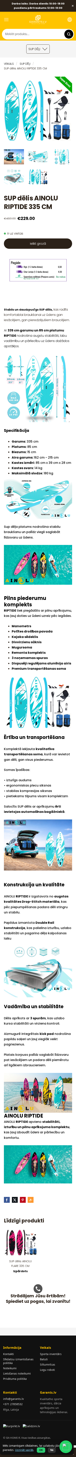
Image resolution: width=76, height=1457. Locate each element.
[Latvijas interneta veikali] (12, 1427)
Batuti (44, 1359)
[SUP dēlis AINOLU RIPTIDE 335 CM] (14, 157)
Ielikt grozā (38, 243)
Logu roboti (47, 1370)
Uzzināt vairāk (24, 1450)
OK (41, 1450)
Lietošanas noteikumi (17, 1373)
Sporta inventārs (51, 1354)
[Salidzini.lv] (32, 1427)
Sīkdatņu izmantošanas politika (18, 1361)
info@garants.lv (13, 1399)
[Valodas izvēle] (69, 19)
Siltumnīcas (47, 1364)
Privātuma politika (15, 1379)
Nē (51, 1450)
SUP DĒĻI (25, 64)
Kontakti (8, 1354)
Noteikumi (10, 1368)
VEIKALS (9, 64)
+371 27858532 (13, 1404)
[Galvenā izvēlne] (6, 19)
